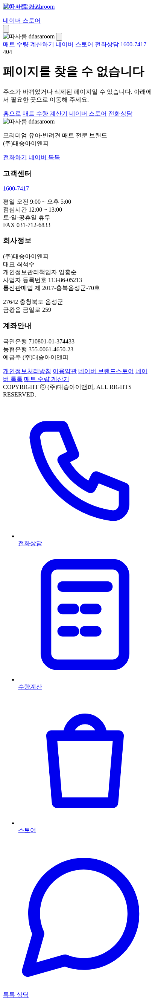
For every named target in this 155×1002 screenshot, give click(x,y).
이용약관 (65, 371)
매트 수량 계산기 (45, 113)
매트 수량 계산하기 (28, 44)
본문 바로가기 (22, 6)
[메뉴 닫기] (59, 37)
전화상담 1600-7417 (120, 44)
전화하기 (15, 157)
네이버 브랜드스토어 (106, 371)
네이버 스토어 (22, 20)
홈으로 (12, 113)
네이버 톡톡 (44, 157)
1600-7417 (16, 188)
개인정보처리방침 (27, 371)
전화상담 (120, 113)
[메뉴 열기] (6, 29)
